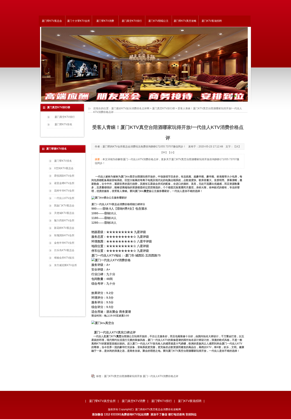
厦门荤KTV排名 (63, 124)
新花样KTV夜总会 (64, 227)
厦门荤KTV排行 (161, 401)
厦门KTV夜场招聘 (212, 20)
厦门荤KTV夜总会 (52, 20)
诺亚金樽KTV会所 (64, 183)
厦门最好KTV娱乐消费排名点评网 (130, 108)
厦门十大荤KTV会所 (78, 20)
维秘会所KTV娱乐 (64, 257)
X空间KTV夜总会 (63, 168)
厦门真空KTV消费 (133, 401)
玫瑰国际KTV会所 (64, 235)
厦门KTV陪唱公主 (158, 20)
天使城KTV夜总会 (64, 213)
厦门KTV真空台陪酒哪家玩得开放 (123, 376)
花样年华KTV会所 (64, 190)
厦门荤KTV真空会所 (102, 401)
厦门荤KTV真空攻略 (185, 20)
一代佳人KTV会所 (64, 198)
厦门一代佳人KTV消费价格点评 (160, 376)
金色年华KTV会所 (64, 242)
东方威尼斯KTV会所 (65, 265)
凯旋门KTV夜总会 (64, 205)
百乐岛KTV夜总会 (64, 250)
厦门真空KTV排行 (132, 20)
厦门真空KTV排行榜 (163, 108)
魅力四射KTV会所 (64, 220)
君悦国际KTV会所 (64, 175)
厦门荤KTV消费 (105, 20)
